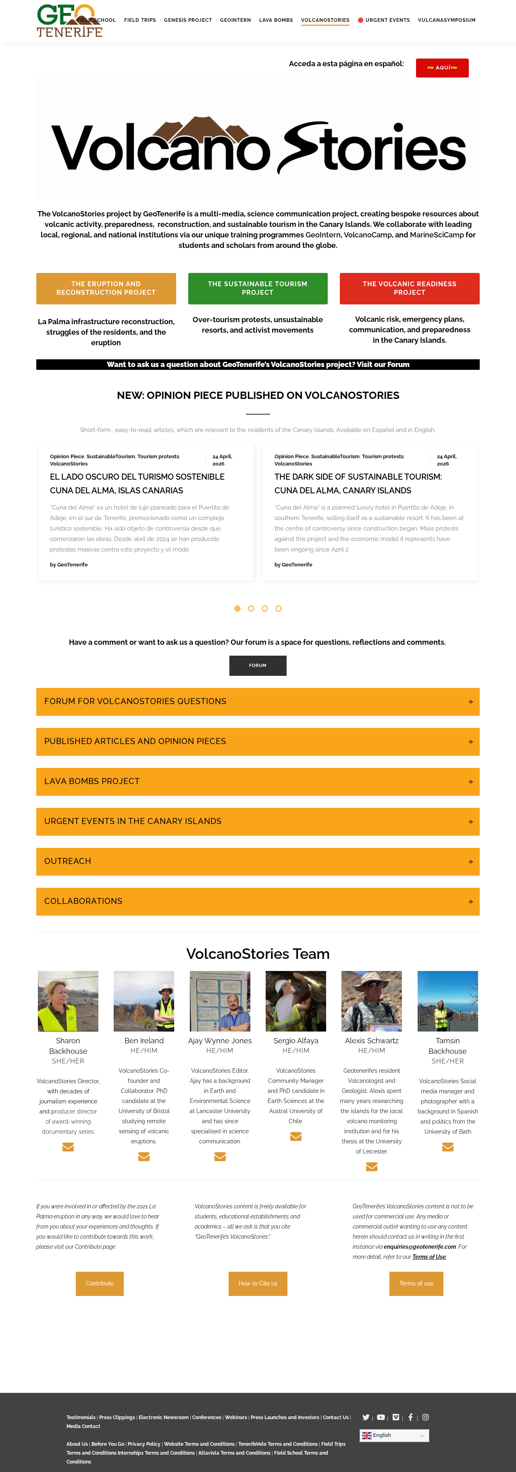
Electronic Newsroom (164, 1417)
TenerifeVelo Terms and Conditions (278, 1444)
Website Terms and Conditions (200, 1444)
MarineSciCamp (438, 235)
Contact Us (336, 1417)
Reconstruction (94, 436)
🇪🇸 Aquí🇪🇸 (442, 68)
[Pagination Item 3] (265, 590)
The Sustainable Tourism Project (258, 288)
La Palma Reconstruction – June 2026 (132, 449)
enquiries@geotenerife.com (420, 1228)
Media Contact (83, 1426)
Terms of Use (429, 1238)
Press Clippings (117, 1417)
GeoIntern (323, 235)
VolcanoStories (134, 436)
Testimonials (81, 1417)
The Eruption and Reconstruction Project (106, 288)
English (381, 1435)
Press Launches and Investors (285, 1417)
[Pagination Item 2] (251, 590)
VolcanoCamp (368, 235)
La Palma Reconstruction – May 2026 (355, 449)
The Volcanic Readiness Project (410, 288)
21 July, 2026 (181, 436)
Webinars (236, 1417)
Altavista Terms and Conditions (234, 1453)
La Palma (61, 436)
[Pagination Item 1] (237, 590)
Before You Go (107, 1444)
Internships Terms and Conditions (157, 1453)
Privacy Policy (144, 1444)
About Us (77, 1444)
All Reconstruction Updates (248, 561)
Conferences (206, 1417)
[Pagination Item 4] (278, 590)
